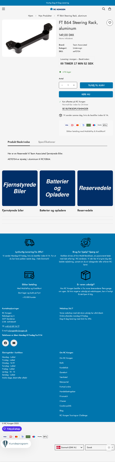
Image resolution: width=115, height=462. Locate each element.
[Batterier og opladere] (57, 188)
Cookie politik (65, 405)
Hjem (30, 15)
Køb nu (86, 94)
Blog (61, 410)
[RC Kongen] (57, 9)
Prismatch (64, 396)
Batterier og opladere (53, 210)
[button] (109, 9)
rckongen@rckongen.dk (17, 330)
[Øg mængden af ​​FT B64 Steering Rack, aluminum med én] (74, 85)
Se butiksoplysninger (75, 108)
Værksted (63, 377)
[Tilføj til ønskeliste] (110, 23)
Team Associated (80, 44)
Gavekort (63, 372)
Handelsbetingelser (67, 391)
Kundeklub (64, 367)
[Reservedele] (95, 188)
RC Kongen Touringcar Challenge (73, 415)
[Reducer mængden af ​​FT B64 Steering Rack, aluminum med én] (62, 85)
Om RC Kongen (66, 358)
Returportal (64, 382)
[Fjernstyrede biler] (20, 188)
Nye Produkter (45, 15)
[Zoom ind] (50, 25)
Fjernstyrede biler (13, 210)
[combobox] (69, 447)
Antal (61, 78)
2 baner (63, 401)
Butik (62, 362)
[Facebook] (5, 343)
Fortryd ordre (65, 386)
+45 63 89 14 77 (12, 326)
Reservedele (85, 210)
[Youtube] (14, 343)
